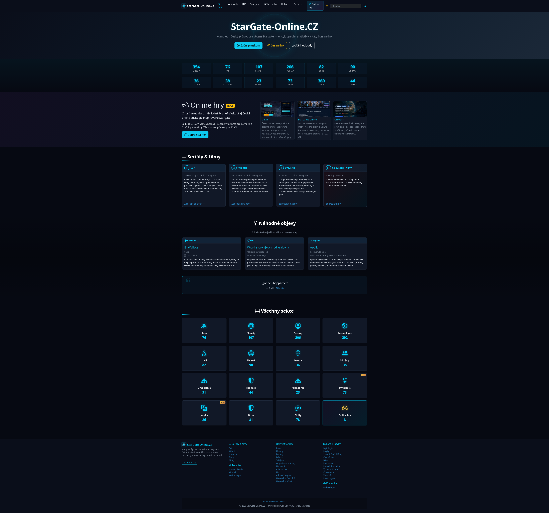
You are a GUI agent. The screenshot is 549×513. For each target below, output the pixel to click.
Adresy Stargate (284, 475)
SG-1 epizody (303, 45)
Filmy (231, 457)
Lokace (279, 457)
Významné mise (330, 469)
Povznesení (328, 463)
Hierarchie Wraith (284, 481)
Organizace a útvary (286, 463)
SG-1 (231, 448)
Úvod (220, 7)
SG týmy (280, 460)
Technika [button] (271, 4)
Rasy (278, 448)
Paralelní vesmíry (331, 466)
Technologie (235, 475)
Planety (279, 451)
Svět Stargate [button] (252, 4)
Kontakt (283, 501)
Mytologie (328, 448)
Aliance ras (281, 469)
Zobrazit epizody (193, 203)
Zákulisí (327, 475)
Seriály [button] (234, 4)
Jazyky (326, 451)
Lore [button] (287, 4)
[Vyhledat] (365, 6)
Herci (278, 472)
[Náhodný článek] (327, 6)
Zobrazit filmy (333, 203)
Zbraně (232, 472)
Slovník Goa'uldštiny (333, 454)
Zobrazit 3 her (196, 135)
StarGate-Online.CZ (200, 6)
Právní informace (270, 501)
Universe (233, 454)
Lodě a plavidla (236, 469)
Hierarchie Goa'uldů (285, 478)
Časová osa (328, 457)
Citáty (231, 460)
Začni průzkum (250, 45)
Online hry (314, 6)
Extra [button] (299, 4)
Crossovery (328, 472)
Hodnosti (280, 466)
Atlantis (280, 288)
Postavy (279, 454)
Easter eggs (329, 478)
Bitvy (325, 460)
